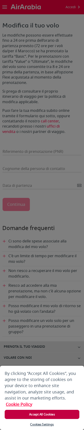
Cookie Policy (19, 404)
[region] (42, 398)
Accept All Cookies (42, 414)
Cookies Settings (42, 424)
